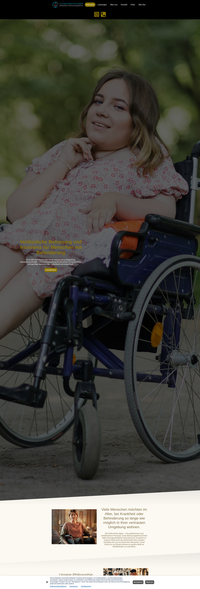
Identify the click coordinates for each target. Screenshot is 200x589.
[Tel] (103, 14)
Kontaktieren (51, 270)
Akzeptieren (138, 582)
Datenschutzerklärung (58, 586)
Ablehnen (149, 582)
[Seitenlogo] (67, 5)
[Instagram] (96, 14)
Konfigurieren (86, 586)
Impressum (74, 586)
